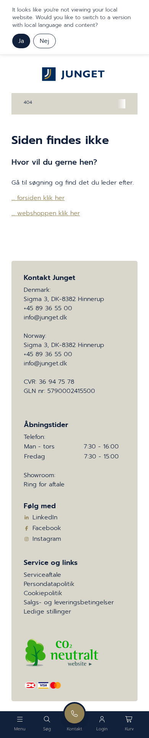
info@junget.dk (45, 317)
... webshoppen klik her (45, 213)
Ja (21, 41)
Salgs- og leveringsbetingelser (69, 602)
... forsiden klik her (38, 198)
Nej (44, 41)
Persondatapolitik (49, 584)
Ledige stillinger (47, 611)
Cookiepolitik (43, 593)
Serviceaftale (42, 574)
